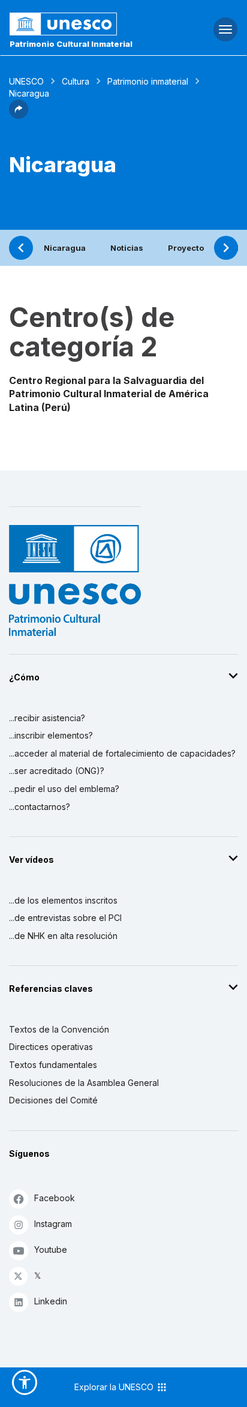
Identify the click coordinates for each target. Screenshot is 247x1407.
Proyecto (186, 248)
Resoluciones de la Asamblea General (84, 1083)
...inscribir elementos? (51, 735)
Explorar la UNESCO (115, 1387)
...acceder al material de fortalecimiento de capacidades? (122, 753)
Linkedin (50, 1301)
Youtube (50, 1249)
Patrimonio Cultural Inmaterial (71, 44)
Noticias (126, 248)
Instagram (53, 1224)
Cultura (75, 81)
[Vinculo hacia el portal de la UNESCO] (82, 24)
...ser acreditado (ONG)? (56, 771)
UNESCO (26, 81)
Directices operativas (51, 1047)
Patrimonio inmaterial (147, 81)
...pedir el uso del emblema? (64, 789)
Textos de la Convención (59, 1029)
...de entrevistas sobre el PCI (65, 918)
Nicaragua (65, 248)
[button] (18, 115)
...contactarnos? (39, 807)
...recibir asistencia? (47, 718)
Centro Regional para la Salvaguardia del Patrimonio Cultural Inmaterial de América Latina (109, 393)
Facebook (54, 1198)
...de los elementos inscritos (63, 900)
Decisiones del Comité (53, 1100)
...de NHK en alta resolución (63, 936)
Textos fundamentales (53, 1065)
